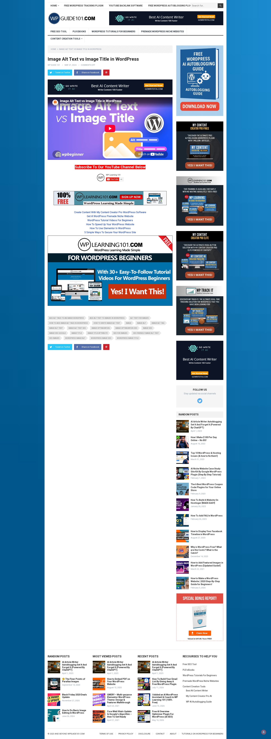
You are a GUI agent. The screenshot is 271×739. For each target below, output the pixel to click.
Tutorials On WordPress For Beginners (202, 734)
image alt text (56, 328)
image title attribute (98, 333)
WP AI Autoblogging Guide (199, 701)
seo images (54, 338)
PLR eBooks (79, 31)
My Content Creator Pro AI (199, 696)
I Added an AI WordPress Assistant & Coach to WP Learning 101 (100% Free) (165, 698)
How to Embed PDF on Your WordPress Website (118, 682)
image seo (147, 328)
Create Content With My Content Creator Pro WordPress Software (110, 212)
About (173, 734)
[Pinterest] (106, 73)
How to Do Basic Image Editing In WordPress (74, 711)
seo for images (120, 333)
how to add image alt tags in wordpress (68, 323)
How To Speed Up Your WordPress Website (110, 224)
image (128, 323)
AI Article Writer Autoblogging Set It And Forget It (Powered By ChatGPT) (206, 424)
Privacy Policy (125, 734)
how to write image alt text (107, 323)
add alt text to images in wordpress (107, 318)
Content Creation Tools (65, 38)
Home (53, 5)
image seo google (57, 333)
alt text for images (139, 318)
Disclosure (144, 734)
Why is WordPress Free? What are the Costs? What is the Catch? (206, 550)
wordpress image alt (75, 338)
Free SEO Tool (58, 31)
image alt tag (158, 323)
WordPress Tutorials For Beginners (113, 31)
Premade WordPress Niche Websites (162, 31)
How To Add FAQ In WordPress (207, 515)
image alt (141, 323)
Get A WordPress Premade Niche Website (110, 216)
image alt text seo (77, 328)
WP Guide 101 (54, 65)
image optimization (101, 328)
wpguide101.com (76, 734)
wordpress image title (127, 338)
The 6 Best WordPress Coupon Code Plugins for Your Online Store (207, 487)
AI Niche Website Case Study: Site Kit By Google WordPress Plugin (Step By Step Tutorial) (206, 471)
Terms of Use (106, 734)
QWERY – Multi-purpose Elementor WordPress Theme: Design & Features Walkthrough (119, 698)
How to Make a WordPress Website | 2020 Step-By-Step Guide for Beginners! (205, 581)
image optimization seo (126, 328)
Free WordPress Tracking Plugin (83, 5)
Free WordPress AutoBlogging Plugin (171, 5)
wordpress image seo (101, 338)
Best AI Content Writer (197, 690)
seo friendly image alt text (146, 333)
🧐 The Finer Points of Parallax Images (73, 680)
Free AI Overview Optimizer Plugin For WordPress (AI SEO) (163, 714)
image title (77, 333)
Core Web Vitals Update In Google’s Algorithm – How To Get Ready (119, 714)
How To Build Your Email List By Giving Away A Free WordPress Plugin (164, 682)
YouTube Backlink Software (126, 5)
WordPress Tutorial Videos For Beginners (110, 220)
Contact (160, 734)
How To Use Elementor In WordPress (110, 228)
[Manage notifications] (263, 732)
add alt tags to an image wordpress (66, 318)
